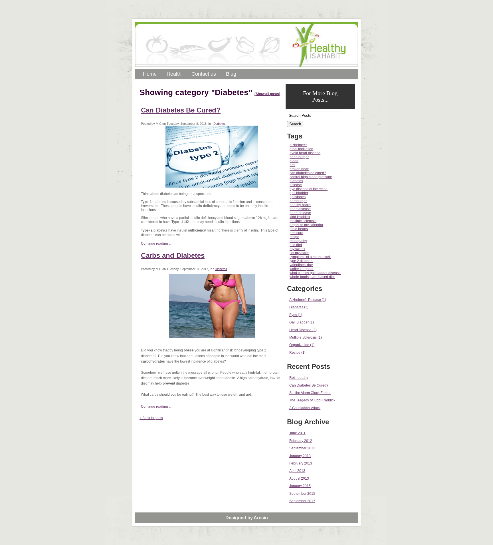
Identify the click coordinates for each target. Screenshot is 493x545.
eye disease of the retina (309, 189)
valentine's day (301, 265)
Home (150, 74)
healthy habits (300, 205)
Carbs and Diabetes (173, 255)
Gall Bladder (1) (301, 322)
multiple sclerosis (303, 221)
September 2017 (302, 501)
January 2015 (300, 486)
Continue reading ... (156, 244)
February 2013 (300, 463)
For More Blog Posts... (320, 96)
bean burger (299, 157)
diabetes (296, 181)
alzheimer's (298, 145)
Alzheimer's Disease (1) (307, 300)
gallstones (298, 197)
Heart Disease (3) (303, 330)
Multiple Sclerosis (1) (305, 337)
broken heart (299, 169)
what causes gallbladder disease (315, 273)
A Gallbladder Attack (304, 408)
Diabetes (219, 123)
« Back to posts (151, 418)
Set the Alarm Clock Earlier (310, 393)
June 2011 (297, 433)
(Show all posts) (267, 94)
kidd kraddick (300, 217)
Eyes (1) (295, 315)
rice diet (296, 245)
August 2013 (299, 478)
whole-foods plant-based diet (312, 277)
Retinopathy (298, 378)
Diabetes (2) (298, 307)
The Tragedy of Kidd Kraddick (312, 400)
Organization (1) (301, 345)
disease (296, 185)
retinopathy (298, 241)
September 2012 (302, 448)
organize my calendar (306, 225)
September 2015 (302, 494)
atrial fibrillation (301, 149)
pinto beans (299, 229)
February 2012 (300, 441)
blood (294, 161)
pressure (296, 233)
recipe (294, 237)
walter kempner (302, 269)
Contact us (203, 74)
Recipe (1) (297, 353)
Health (174, 74)
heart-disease (300, 213)
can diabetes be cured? (308, 173)
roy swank (297, 249)
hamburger (298, 201)
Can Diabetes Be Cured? (181, 110)
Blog (231, 74)
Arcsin (261, 517)
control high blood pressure (311, 177)
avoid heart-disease (305, 153)
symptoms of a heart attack (310, 257)
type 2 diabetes (301, 261)
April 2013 (297, 471)
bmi (292, 165)
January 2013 (300, 456)
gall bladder (299, 193)
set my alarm (299, 253)
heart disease (300, 209)
